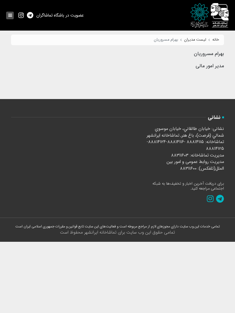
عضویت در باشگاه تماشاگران (60, 15)
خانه (215, 40)
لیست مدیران (195, 40)
